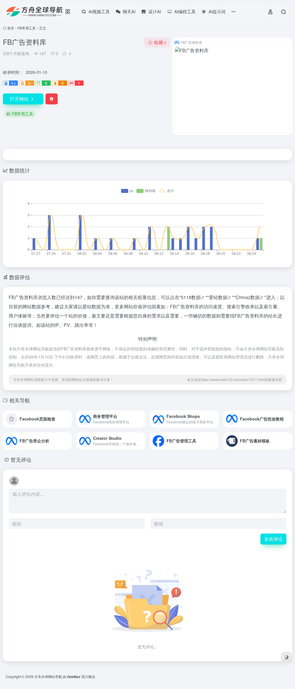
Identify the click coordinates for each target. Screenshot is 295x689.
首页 (10, 27)
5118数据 (191, 297)
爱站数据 (218, 297)
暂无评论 (21, 459)
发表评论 (273, 539)
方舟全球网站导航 (48, 676)
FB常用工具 (27, 27)
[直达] (68, 419)
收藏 (160, 42)
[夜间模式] (286, 657)
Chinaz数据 (248, 297)
